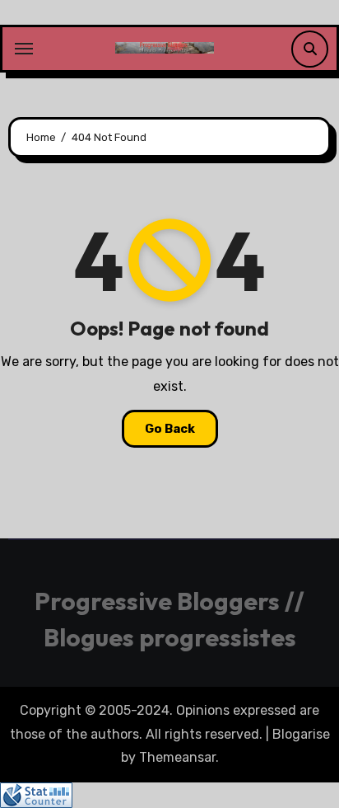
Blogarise (301, 734)
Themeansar (177, 757)
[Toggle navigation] (24, 49)
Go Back (170, 428)
